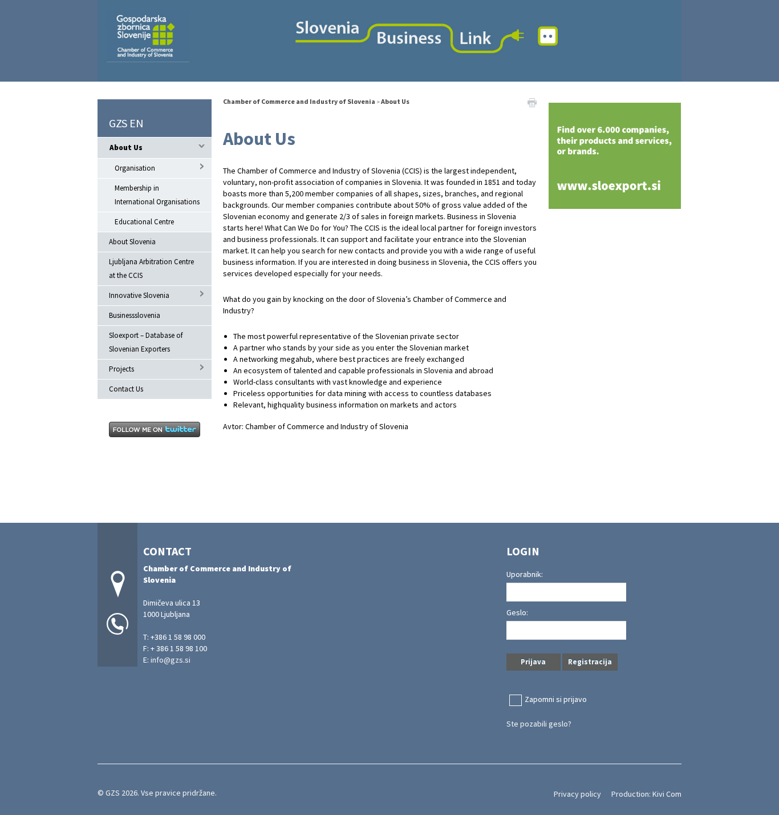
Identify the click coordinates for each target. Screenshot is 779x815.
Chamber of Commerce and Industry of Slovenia (299, 101)
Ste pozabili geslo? (538, 724)
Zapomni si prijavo (556, 699)
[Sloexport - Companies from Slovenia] (615, 155)
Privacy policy (577, 794)
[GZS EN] (389, 39)
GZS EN (126, 123)
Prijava (533, 662)
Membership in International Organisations (157, 195)
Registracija (590, 662)
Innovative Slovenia (139, 295)
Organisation (135, 168)
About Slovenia (132, 242)
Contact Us (126, 389)
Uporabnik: (524, 574)
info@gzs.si (170, 660)
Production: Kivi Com (646, 794)
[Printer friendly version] (532, 101)
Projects (121, 369)
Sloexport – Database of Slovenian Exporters (145, 342)
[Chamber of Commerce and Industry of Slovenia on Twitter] (154, 428)
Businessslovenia (134, 315)
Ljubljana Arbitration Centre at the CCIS (151, 268)
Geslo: (517, 612)
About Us (126, 147)
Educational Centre (144, 222)
